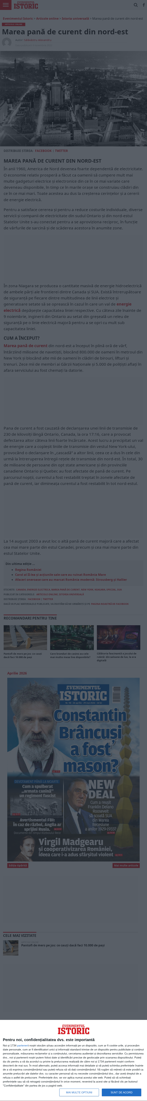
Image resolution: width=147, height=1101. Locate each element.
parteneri (22, 1045)
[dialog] (73, 1060)
